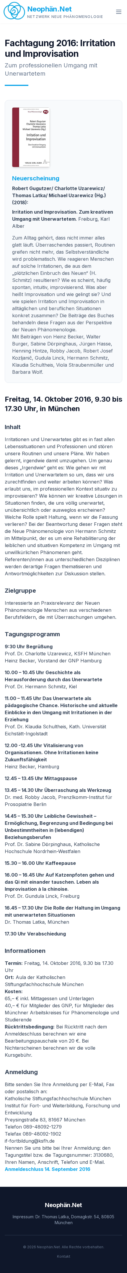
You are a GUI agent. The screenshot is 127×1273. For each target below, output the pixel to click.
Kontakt (63, 1256)
